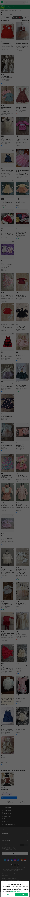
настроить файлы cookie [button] (16, 891)
